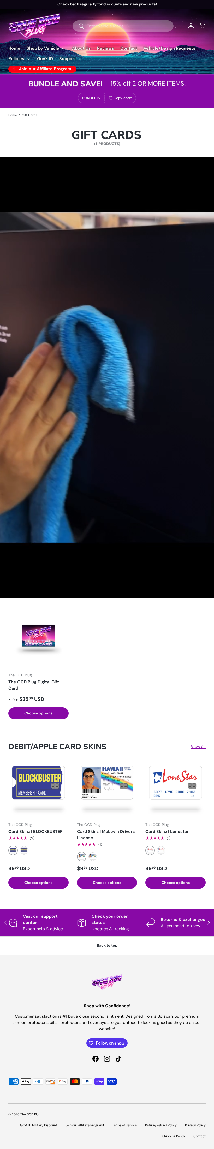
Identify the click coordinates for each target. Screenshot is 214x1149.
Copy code (123, 98)
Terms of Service (124, 1125)
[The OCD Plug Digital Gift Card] (38, 638)
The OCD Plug (30, 1114)
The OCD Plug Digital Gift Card (33, 685)
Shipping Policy (173, 1136)
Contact (128, 48)
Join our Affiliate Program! (85, 1125)
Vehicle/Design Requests (169, 48)
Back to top (107, 945)
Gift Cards (29, 115)
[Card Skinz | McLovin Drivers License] (107, 787)
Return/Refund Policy (161, 1125)
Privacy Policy (195, 1125)
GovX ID (45, 58)
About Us (81, 48)
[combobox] (123, 26)
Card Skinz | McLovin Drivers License (106, 834)
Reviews (105, 48)
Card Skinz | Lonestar (167, 831)
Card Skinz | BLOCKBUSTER (35, 831)
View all (198, 746)
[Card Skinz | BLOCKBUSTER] (38, 787)
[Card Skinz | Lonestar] (175, 787)
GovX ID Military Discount (38, 1125)
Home (14, 48)
